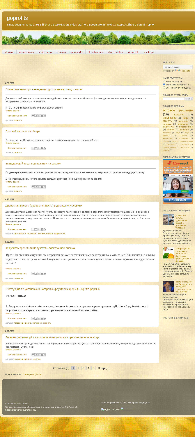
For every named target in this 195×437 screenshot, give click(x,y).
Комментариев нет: (18, 116)
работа (174, 141)
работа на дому (187, 141)
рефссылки (168, 127)
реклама (167, 124)
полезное (31, 233)
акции (187, 133)
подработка (183, 138)
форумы (166, 150)
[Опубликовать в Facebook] (41, 115)
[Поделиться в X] (38, 115)
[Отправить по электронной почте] (33, 115)
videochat (133, 52)
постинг (166, 141)
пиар (185, 117)
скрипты (18, 120)
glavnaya (9, 52)
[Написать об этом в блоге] (35, 115)
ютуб (178, 133)
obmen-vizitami (115, 52)
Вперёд (103, 368)
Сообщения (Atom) (32, 374)
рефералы (183, 124)
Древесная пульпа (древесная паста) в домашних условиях (43, 205)
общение (184, 130)
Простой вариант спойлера (22, 131)
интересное (20, 233)
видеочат (166, 135)
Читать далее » (13, 111)
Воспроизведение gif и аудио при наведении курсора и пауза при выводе (52, 337)
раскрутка (183, 121)
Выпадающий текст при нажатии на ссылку (33, 163)
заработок (183, 135)
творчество (59, 233)
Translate (185, 71)
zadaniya (61, 52)
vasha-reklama (26, 52)
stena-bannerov (95, 52)
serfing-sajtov (45, 52)
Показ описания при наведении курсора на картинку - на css (44, 89)
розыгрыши (184, 144)
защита (170, 130)
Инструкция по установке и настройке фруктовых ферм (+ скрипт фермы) (52, 289)
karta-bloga (148, 52)
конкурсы (167, 133)
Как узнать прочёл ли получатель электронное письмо (40, 248)
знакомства (167, 138)
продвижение (186, 127)
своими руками (45, 233)
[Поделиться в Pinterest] (44, 115)
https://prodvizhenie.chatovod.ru (20, 410)
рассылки (170, 144)
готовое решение (22, 323)
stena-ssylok (76, 52)
